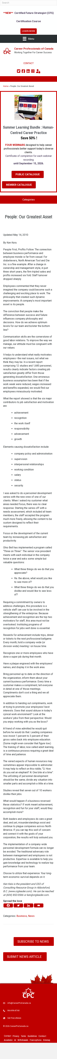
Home (5, 86)
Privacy (16, 1036)
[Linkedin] (28, 905)
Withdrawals (23, 1040)
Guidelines (32, 1036)
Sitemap (46, 1040)
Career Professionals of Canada (33, 48)
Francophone (35, 1040)
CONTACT (28, 63)
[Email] (38, 905)
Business (21, 915)
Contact (7, 1035)
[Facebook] (8, 905)
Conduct (42, 1036)
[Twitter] (18, 905)
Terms (23, 1036)
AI (15, 1040)
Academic (8, 1040)
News (31, 915)
